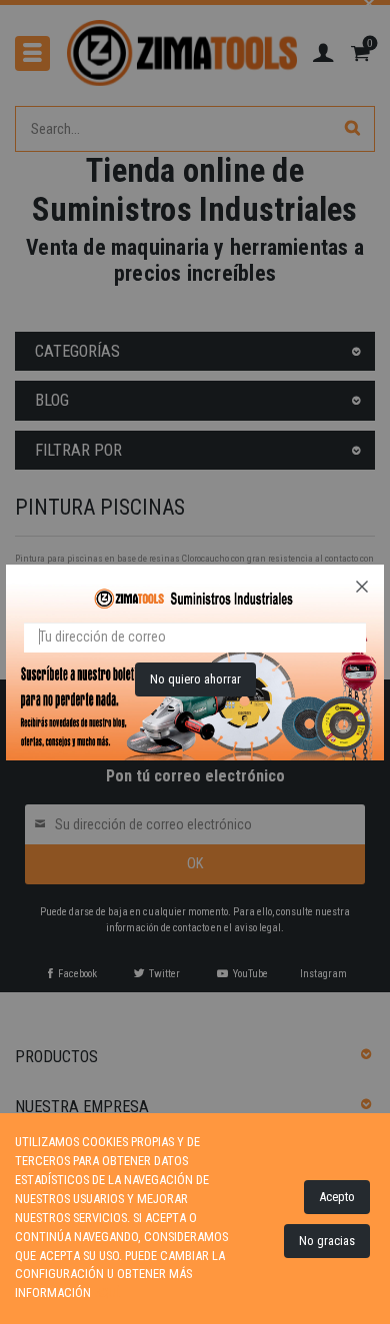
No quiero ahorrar (195, 678)
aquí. (108, 1292)
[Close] (362, 587)
